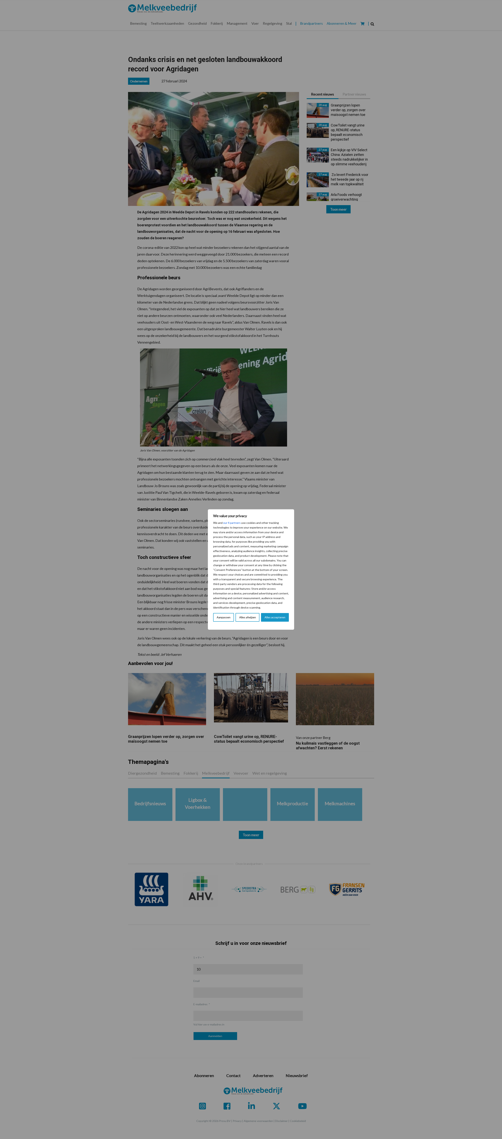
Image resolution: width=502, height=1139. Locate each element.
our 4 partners (232, 522)
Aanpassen (223, 617)
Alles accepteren (275, 617)
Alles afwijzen (247, 617)
